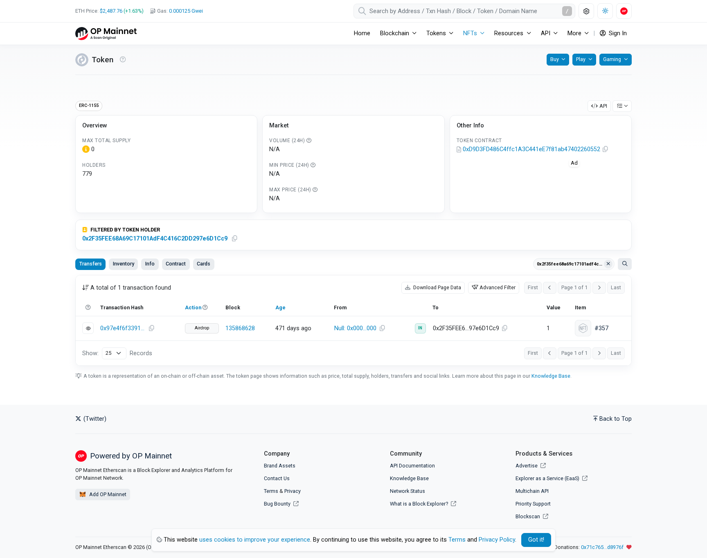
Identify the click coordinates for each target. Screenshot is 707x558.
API (603, 106)
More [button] (574, 33)
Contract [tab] (176, 264)
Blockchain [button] (394, 33)
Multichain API (532, 491)
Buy (554, 59)
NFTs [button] (470, 33)
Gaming (612, 59)
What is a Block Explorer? (419, 504)
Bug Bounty (277, 504)
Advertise (527, 466)
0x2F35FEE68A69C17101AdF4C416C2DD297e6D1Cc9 (154, 238)
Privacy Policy (497, 539)
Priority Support (533, 504)
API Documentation (412, 466)
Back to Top (615, 418)
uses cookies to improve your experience (254, 539)
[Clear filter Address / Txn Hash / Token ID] (608, 264)
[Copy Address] (605, 149)
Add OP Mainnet (107, 494)
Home (362, 33)
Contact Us (277, 478)
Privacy (292, 491)
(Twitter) (94, 418)
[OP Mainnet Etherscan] (106, 33)
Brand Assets (279, 466)
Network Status (407, 491)
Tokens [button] (436, 33)
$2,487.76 (111, 11)
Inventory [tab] (123, 264)
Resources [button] (508, 33)
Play (580, 59)
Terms (271, 491)
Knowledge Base (550, 376)
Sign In (617, 33)
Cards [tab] (203, 264)
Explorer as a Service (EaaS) (548, 478)
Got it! (536, 539)
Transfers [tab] (90, 264)
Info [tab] (150, 264)
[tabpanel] (353, 320)
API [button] (545, 33)
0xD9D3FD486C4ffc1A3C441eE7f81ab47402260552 (531, 149)
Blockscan (528, 516)
